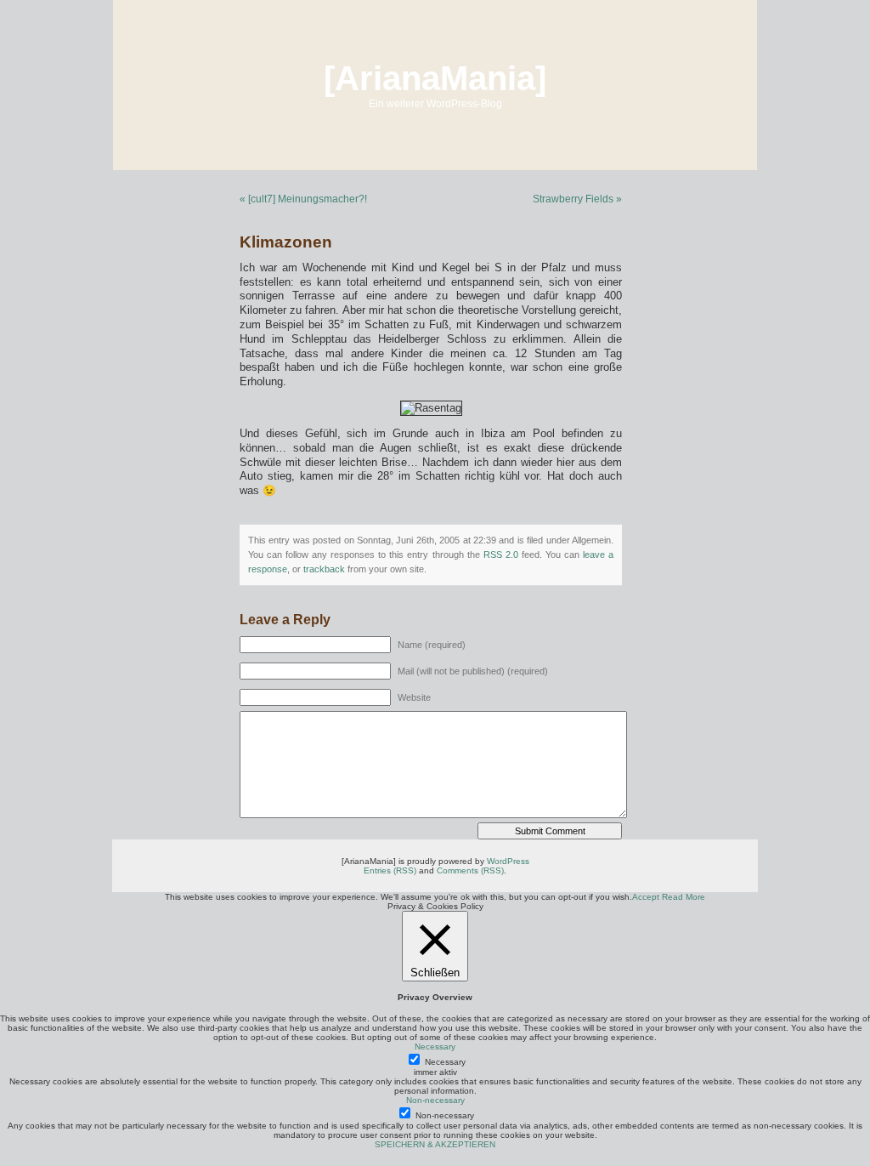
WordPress (508, 861)
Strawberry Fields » (577, 199)
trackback (324, 569)
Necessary (445, 1061)
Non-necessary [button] (435, 1100)
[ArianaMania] (435, 78)
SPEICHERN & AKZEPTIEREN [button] (435, 1144)
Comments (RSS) (470, 870)
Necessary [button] (435, 1046)
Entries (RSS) (390, 870)
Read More (683, 897)
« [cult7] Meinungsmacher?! (303, 199)
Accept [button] (645, 897)
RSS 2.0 (500, 554)
